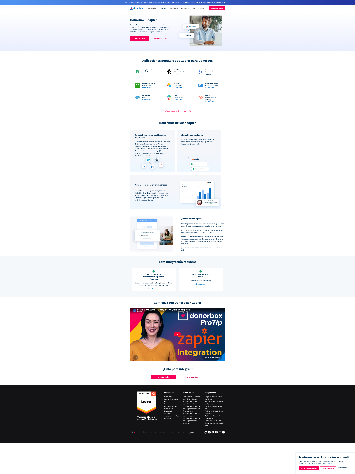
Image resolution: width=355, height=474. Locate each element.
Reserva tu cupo (221, 2)
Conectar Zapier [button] (139, 38)
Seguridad (167, 413)
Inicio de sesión (198, 8)
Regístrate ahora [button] (217, 8)
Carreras (167, 404)
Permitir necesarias (328, 468)
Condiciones (168, 409)
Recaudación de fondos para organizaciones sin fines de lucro (191, 408)
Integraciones (210, 393)
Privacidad (168, 411)
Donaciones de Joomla (213, 421)
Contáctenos (168, 397)
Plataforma (152, 8)
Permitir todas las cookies (308, 468)
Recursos (173, 8)
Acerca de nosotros (171, 399)
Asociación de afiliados (172, 416)
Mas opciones (342, 468)
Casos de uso (188, 393)
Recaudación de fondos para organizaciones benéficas (191, 420)
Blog (165, 401)
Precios (163, 8)
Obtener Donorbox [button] (160, 38)
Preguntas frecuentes (171, 406)
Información (169, 393)
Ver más (329, 464)
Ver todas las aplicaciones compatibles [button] (178, 111)
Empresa (184, 8)
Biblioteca (167, 418)
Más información (153, 289)
